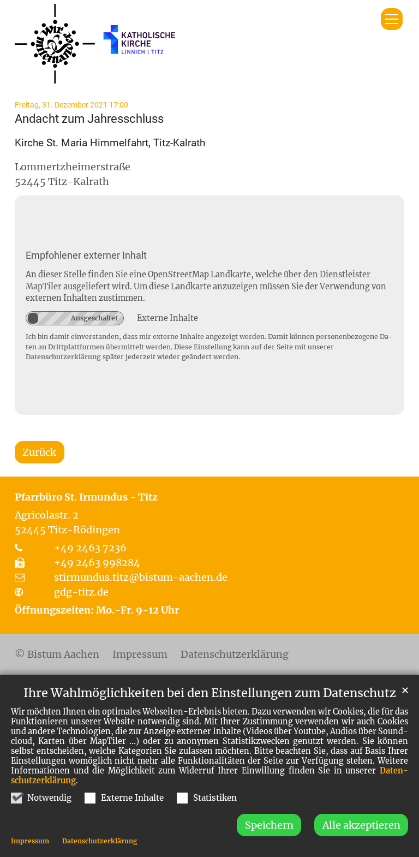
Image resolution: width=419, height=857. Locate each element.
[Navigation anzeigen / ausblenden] (392, 19)
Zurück (39, 452)
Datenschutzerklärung (99, 841)
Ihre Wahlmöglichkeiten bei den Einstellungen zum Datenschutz (209, 693)
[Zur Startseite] (96, 43)
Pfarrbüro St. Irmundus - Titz (86, 497)
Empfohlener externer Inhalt (86, 255)
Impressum (30, 841)
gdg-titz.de (81, 592)
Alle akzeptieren (361, 825)
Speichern (269, 825)
